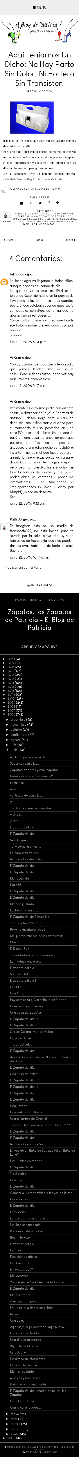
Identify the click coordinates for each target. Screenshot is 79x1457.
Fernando (17, 274)
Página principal (28, 599)
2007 (11, 710)
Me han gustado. (22, 904)
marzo (16, 1424)
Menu (41, 7)
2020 (11, 659)
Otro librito (18, 1212)
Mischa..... (17, 942)
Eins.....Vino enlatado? (26, 1161)
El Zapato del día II (23, 866)
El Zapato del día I (23, 1099)
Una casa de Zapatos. (26, 1012)
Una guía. (17, 1320)
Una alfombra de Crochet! (29, 1119)
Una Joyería (18, 1106)
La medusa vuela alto (25, 961)
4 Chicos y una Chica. (25, 1378)
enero (15, 1434)
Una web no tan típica (26, 1112)
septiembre (19, 735)
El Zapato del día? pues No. (30, 917)
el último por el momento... (29, 757)
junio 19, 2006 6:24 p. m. (28, 342)
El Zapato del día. (23, 872)
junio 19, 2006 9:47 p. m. (28, 386)
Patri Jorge (18, 519)
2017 (11, 671)
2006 (11, 714)
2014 (11, 683)
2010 (11, 699)
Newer (9, 240)
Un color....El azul (22, 1401)
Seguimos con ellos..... (25, 763)
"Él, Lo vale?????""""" (25, 923)
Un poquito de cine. (24, 1365)
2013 (11, 687)
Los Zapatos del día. (25, 1333)
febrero (16, 1429)
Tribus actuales (21, 1044)
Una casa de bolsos (24, 1074)
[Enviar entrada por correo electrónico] (39, 191)
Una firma (17, 993)
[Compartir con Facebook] (49, 203)
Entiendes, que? (21, 1269)
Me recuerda (19, 878)
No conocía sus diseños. (27, 1144)
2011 (10, 695)
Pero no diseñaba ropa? (27, 929)
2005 (11, 1438)
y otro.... (16, 821)
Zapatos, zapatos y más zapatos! (34, 770)
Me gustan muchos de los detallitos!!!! (37, 936)
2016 (11, 675)
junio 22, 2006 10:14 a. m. (29, 557)
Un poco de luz (20, 1038)
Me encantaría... (22, 1295)
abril (14, 1419)
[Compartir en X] (40, 203)
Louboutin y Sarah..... (25, 910)
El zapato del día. (22, 1244)
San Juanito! (19, 974)
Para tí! (15, 885)
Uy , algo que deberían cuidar (31, 1308)
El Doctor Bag (19, 949)
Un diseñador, (20, 1263)
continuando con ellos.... (27, 795)
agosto (16, 740)
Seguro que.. (19, 840)
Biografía (56, 599)
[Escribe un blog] (31, 203)
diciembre (18, 719)
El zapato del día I (23, 981)
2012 (11, 691)
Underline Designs (45, 1452)
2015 (11, 679)
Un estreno (18, 1352)
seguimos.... (18, 783)
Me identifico (19, 1276)
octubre (17, 730)
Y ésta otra (18, 1174)
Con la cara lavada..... (26, 1407)
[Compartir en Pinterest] (58, 203)
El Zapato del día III (24, 1019)
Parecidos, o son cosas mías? (31, 776)
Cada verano (19, 1199)
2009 (11, 703)
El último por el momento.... (29, 1384)
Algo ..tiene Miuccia (24, 1346)
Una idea (16, 1180)
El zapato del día (22, 827)
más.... (15, 789)
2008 (11, 706)
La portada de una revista (29, 1218)
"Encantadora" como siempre (31, 955)
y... (12, 802)
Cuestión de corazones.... (28, 1006)
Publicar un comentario (23, 567)
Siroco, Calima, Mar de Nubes (32, 1032)
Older (69, 240)
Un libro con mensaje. (25, 1225)
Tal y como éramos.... (25, 846)
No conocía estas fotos (26, 859)
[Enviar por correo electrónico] (21, 203)
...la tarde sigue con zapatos (30, 808)
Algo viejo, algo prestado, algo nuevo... (38, 1327)
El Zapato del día (22, 834)
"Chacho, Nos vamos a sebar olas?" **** (40, 1125)
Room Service (20, 1237)
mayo (15, 1414)
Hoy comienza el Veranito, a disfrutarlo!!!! (40, 1000)
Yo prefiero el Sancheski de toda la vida (39, 1282)
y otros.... (16, 815)
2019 (11, 663)
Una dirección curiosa (25, 1340)
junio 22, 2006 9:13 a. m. (28, 503)
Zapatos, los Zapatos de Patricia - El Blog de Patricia (39, 620)
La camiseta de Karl (24, 853)
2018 (11, 667)
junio (14, 750)
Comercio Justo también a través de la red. (42, 1193)
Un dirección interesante (27, 1359)
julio (14, 745)
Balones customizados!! (27, 1231)
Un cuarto (17, 1250)
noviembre (19, 725)
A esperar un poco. (24, 1301)
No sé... (15, 1314)
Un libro (15, 987)
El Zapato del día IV (24, 1080)
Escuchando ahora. (24, 1257)
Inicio (39, 240)
